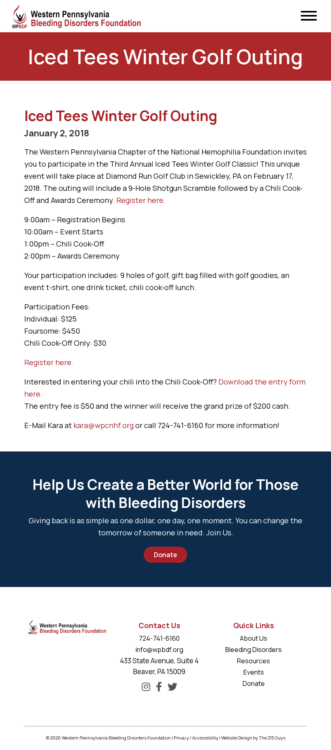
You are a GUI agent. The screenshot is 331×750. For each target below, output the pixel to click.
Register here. (141, 200)
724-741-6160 (159, 638)
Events (253, 672)
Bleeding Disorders (253, 649)
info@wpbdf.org (159, 649)
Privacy (181, 738)
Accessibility (205, 738)
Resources (253, 660)
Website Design (236, 738)
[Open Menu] (309, 16)
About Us (253, 638)
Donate (165, 554)
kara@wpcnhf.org (103, 425)
